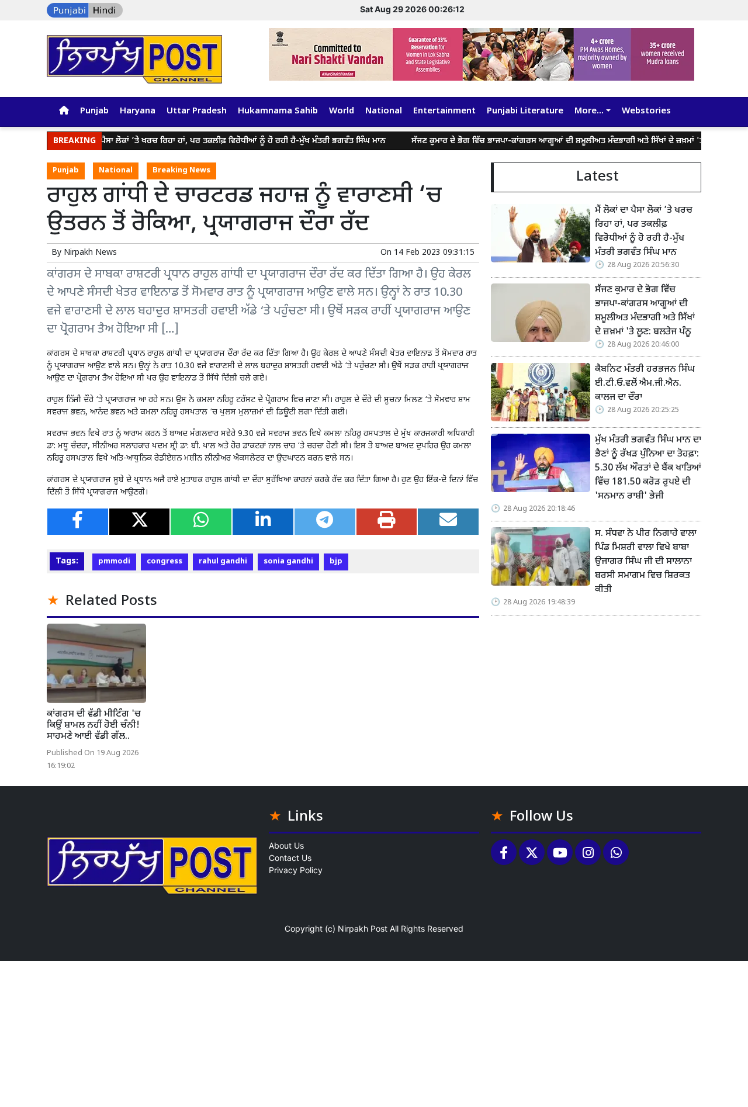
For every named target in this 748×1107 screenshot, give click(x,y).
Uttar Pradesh (197, 111)
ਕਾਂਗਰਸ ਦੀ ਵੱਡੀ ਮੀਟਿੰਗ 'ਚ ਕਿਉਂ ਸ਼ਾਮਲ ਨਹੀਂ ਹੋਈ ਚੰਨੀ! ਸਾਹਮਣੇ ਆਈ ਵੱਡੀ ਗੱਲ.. (94, 725)
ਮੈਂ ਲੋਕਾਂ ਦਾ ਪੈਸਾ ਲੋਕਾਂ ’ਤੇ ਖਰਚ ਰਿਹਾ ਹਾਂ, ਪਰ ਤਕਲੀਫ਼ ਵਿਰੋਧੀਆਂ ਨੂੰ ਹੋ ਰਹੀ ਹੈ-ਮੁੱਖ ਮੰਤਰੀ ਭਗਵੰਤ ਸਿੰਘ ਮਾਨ (203, 141)
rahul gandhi (223, 561)
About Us (286, 845)
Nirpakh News (90, 252)
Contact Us (290, 858)
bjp (336, 561)
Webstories (646, 111)
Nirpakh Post (362, 928)
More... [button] (589, 111)
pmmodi (114, 561)
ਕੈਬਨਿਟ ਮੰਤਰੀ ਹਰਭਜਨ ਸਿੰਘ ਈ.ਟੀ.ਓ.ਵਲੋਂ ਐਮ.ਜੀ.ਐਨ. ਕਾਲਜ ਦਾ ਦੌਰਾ (645, 384)
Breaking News (181, 170)
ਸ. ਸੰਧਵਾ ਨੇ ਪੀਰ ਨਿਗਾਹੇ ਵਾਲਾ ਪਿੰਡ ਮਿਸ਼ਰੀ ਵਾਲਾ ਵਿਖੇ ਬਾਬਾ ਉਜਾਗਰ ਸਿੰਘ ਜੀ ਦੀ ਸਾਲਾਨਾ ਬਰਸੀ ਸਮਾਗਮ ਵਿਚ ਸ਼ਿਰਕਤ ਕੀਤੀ (646, 562)
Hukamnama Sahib (278, 111)
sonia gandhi (288, 561)
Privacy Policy (296, 870)
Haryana (137, 111)
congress (164, 561)
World (341, 111)
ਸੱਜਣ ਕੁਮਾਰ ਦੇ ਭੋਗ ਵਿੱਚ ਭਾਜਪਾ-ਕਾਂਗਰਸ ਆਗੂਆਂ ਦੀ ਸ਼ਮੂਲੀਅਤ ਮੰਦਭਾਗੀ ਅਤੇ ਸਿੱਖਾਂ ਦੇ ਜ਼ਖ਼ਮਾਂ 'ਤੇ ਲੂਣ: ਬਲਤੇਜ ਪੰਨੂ (561, 141)
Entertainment (444, 111)
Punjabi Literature (525, 111)
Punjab (94, 111)
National (383, 111)
